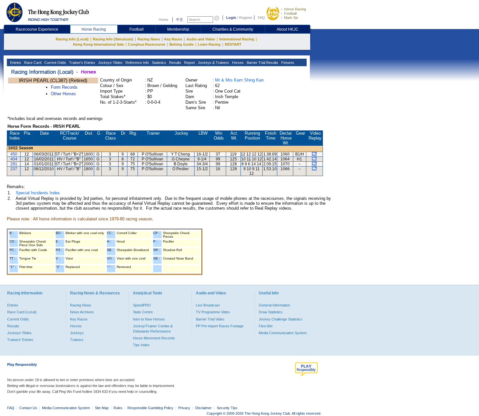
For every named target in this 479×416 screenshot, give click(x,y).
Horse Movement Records (154, 338)
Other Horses (63, 93)
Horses (237, 63)
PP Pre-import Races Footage (219, 326)
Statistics (158, 63)
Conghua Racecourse (146, 44)
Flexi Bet (265, 326)
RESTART (233, 44)
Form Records (64, 87)
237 (13, 169)
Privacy (184, 408)
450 (13, 154)
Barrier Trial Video (210, 319)
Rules (118, 408)
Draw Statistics (271, 312)
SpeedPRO (142, 305)
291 (13, 164)
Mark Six (291, 18)
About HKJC (287, 29)
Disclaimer (203, 408)
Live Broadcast (208, 305)
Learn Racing (209, 44)
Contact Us (28, 408)
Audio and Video (200, 39)
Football (290, 13)
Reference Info (136, 63)
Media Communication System (283, 333)
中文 (179, 20)
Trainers (76, 340)
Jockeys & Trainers (213, 63)
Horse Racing (295, 9)
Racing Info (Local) (72, 39)
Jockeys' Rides (110, 63)
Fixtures (287, 63)
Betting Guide (181, 44)
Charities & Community (232, 29)
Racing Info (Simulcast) (113, 39)
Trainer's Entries (81, 63)
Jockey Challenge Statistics (280, 319)
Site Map (102, 408)
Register (246, 18)
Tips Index (141, 345)
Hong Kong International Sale (98, 44)
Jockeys (77, 333)
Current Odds (54, 63)
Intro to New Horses (149, 319)
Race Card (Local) (21, 312)
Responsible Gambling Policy (150, 408)
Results (174, 63)
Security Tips (227, 408)
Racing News (149, 39)
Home (163, 20)
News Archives (82, 312)
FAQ (261, 18)
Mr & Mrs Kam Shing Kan (239, 80)
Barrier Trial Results (262, 63)
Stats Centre (143, 312)
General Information (274, 305)
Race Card (32, 63)
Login (231, 18)
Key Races (173, 39)
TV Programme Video (213, 312)
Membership (178, 29)
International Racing (236, 39)
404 (13, 159)
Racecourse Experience (37, 29)
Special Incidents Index (38, 192)
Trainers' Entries (20, 340)
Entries (15, 63)
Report (189, 63)
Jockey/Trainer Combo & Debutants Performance (153, 328)
